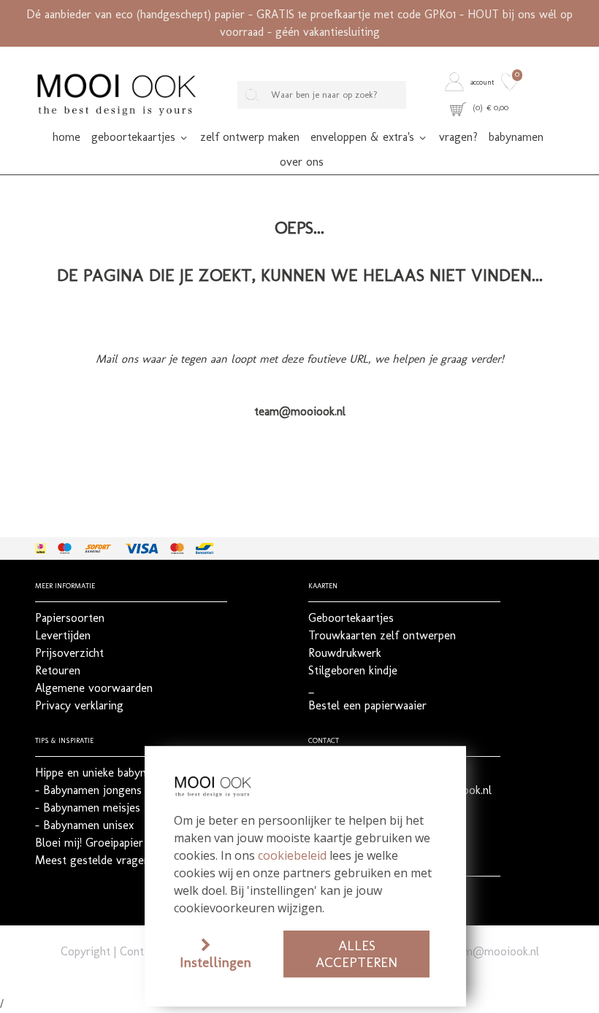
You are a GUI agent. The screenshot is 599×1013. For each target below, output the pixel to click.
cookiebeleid (292, 855)
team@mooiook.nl (493, 951)
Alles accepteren (356, 954)
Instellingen (215, 962)
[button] (471, 82)
